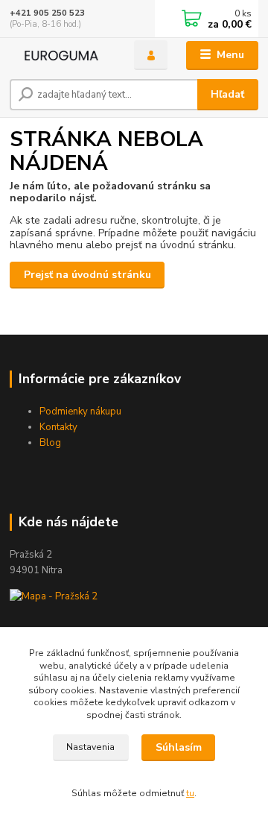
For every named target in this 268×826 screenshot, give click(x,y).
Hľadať (227, 94)
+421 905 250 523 (47, 13)
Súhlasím (179, 747)
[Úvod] (61, 55)
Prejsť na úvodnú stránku (87, 275)
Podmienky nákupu (80, 411)
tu (190, 793)
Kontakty (58, 427)
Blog (50, 443)
